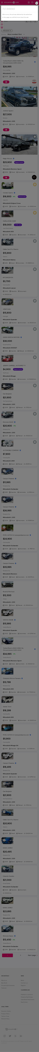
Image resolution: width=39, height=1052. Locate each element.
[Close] (36, 3)
